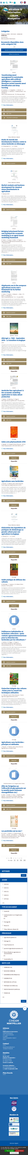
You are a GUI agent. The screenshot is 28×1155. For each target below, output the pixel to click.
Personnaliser (14, 1153)
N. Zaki (3, 795)
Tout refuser (20, 1150)
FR (20, 2)
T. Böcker (3, 399)
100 (21, 860)
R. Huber (3, 240)
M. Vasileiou (4, 90)
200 (24, 860)
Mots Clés (6, 963)
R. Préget (10, 642)
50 (17, 860)
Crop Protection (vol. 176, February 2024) (14, 94)
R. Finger (19, 240)
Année (4, 880)
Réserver (14, 368)
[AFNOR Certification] (14, 1103)
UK (24, 2)
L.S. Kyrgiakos (11, 90)
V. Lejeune (11, 584)
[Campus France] (14, 1108)
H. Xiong (9, 240)
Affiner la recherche (14, 54)
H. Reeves (9, 483)
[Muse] (14, 1119)
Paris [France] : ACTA (19, 444)
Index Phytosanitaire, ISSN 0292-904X (10, 445)
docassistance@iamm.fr (9, 1047)
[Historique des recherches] (14, 2)
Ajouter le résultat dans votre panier (14, 50)
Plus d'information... (8, 105)
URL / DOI (8, 113)
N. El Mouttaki (5, 146)
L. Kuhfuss (4, 642)
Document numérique (12, 117)
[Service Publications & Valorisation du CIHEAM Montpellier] (5, 9)
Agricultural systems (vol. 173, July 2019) (14, 400)
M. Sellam (17, 584)
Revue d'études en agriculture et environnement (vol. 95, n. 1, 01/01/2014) (11, 644)
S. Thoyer (15, 642)
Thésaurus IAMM (5, 34)
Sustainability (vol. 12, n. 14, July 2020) (13, 297)
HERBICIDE (19, 34)
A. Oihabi (8, 795)
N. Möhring (10, 399)
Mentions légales (14, 1143)
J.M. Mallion (14, 835)
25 (14, 860)
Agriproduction (14, 485)
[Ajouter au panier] (4, 110)
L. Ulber (20, 294)
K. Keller (14, 240)
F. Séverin (9, 833)
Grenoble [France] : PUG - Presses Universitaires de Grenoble (12, 837)
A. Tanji (13, 795)
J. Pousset (3, 483)
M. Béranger (4, 584)
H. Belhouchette (19, 91)
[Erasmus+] (14, 1124)
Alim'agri (4, 338)
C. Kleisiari (18, 90)
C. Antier (3, 294)
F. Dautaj (3, 194)
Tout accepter (10, 1150)
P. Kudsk (9, 294)
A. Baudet (3, 444)
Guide (10, 748)
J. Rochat (8, 835)
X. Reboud (14, 294)
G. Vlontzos (11, 91)
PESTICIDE (13, 34)
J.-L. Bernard (4, 695)
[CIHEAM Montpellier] (14, 1017)
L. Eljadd (18, 795)
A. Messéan (8, 295)
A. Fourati (3, 536)
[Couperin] (14, 1134)
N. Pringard (10, 444)
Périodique (6, 933)
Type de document (9, 907)
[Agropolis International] (14, 1129)
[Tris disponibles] (14, 47)
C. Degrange (21, 835)
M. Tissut (3, 833)
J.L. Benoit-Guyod (17, 833)
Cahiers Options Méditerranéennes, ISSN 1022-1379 (11, 797)
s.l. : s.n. (12, 146)
